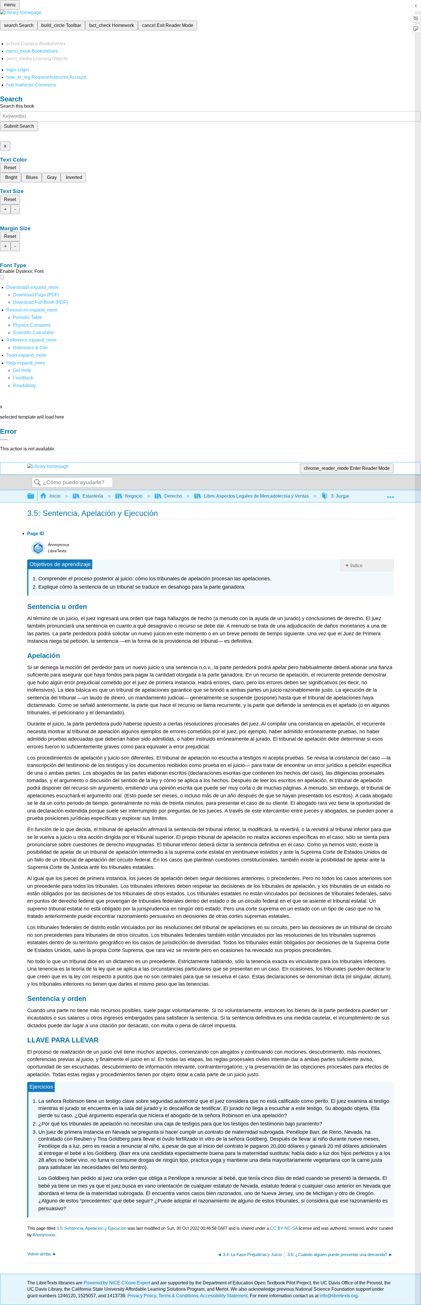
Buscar (37, 483)
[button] (23, 377)
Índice (356, 565)
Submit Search (19, 126)
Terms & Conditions (178, 1295)
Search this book (17, 106)
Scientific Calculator (33, 332)
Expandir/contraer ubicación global (390, 494)
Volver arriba (39, 1253)
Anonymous (44, 1234)
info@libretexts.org (338, 1295)
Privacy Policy (141, 1295)
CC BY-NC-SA (284, 1228)
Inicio (55, 496)
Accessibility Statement (223, 1295)
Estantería (92, 496)
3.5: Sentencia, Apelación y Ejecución (91, 1228)
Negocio (133, 496)
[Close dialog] (4, 439)
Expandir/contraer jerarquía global (34, 496)
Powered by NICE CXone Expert (117, 1282)
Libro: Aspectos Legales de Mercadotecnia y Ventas (256, 496)
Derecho (173, 496)
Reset (10, 167)
